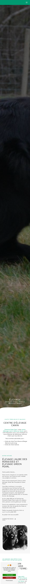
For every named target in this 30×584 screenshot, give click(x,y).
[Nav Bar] (27, 2)
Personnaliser (9, 580)
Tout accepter (9, 575)
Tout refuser (10, 577)
